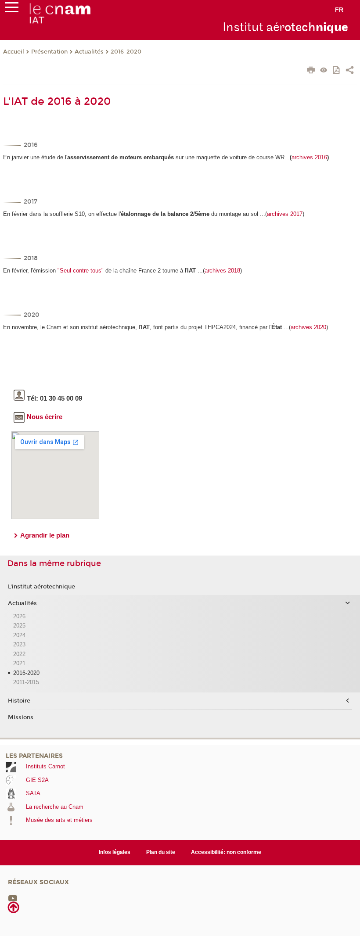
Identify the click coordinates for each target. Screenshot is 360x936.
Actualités (89, 51)
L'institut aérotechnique (41, 586)
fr (339, 9)
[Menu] (12, 9)
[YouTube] (13, 897)
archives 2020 (308, 327)
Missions (20, 717)
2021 (19, 663)
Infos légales (114, 852)
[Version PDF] (337, 71)
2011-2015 (26, 682)
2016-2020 (126, 51)
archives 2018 (222, 270)
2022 (19, 654)
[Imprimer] (311, 71)
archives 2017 (284, 214)
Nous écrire (44, 416)
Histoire (19, 700)
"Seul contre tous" (81, 270)
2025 (19, 625)
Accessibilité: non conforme (226, 852)
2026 (19, 616)
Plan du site (160, 852)
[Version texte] (324, 71)
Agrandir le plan (44, 535)
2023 (19, 644)
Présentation (49, 51)
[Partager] (349, 71)
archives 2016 (309, 157)
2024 (19, 635)
